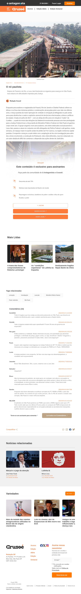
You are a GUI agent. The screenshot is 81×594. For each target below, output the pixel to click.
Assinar (70, 3)
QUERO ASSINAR (40, 211)
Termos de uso (71, 585)
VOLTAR (41, 205)
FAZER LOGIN (40, 217)
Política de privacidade (59, 585)
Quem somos (30, 585)
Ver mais (69, 493)
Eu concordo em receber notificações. (61, 565)
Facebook (70, 429)
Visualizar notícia (13, 246)
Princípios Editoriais (40, 585)
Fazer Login (56, 3)
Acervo (30, 9)
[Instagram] (47, 545)
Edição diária (41, 9)
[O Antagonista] (15, 3)
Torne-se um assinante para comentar (24, 415)
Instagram (66, 429)
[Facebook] (41, 545)
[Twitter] (44, 545)
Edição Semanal (56, 9)
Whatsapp (63, 429)
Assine (49, 585)
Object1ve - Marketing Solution (14, 589)
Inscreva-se (62, 575)
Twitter (73, 429)
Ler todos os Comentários (56, 415)
